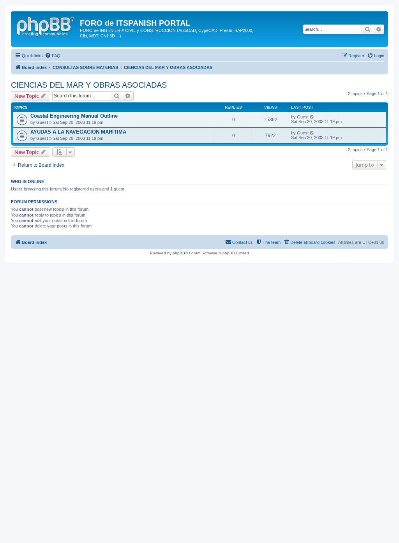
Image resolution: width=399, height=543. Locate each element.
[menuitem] (52, 55)
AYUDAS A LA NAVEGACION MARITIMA (78, 132)
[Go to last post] (312, 117)
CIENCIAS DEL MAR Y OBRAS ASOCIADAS (89, 85)
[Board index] (46, 25)
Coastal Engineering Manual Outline (74, 116)
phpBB (179, 253)
